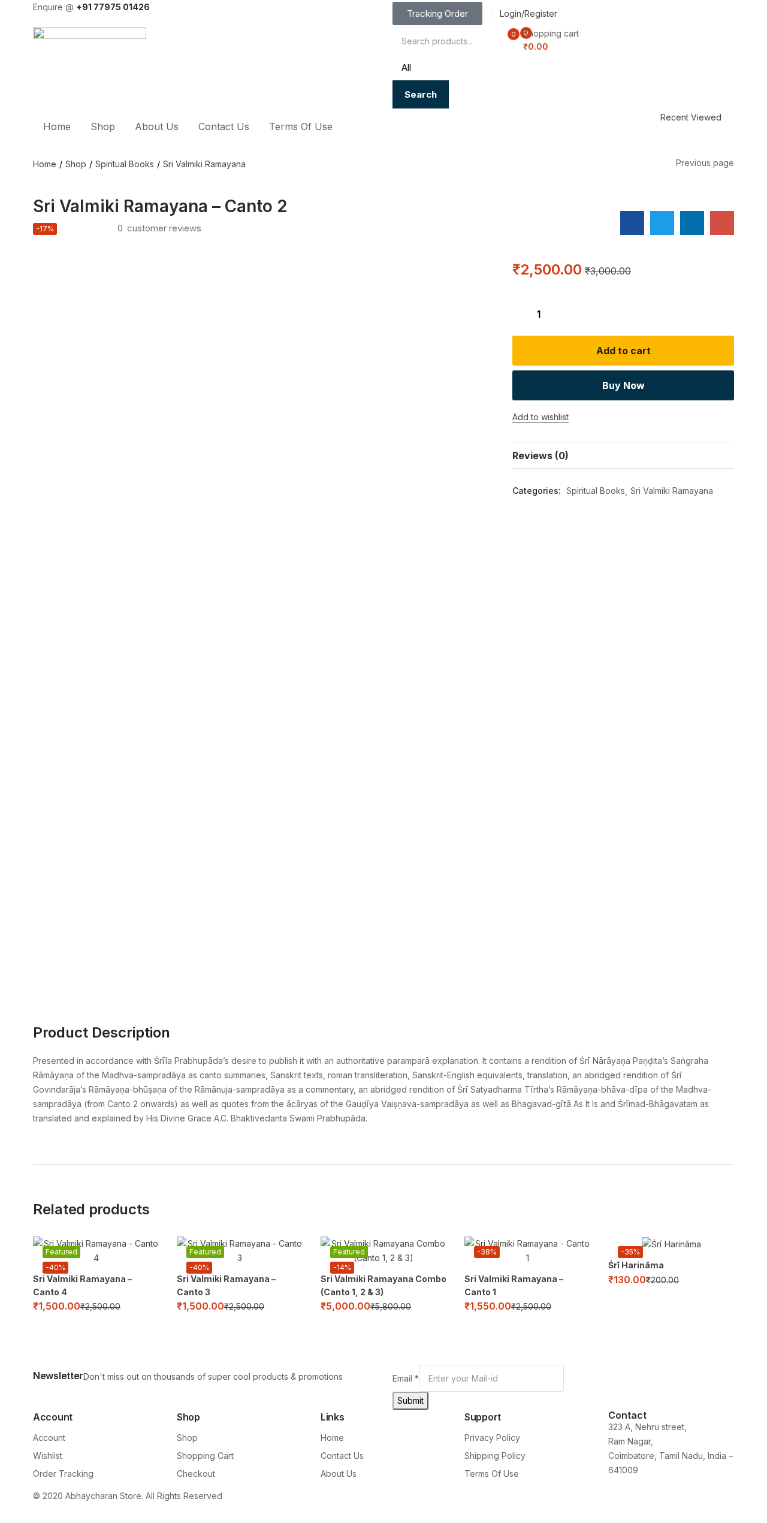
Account (49, 1437)
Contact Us (223, 126)
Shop (102, 126)
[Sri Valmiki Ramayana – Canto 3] (240, 1251)
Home (57, 126)
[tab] (623, 455)
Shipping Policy (495, 1455)
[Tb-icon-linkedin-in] (664, 1504)
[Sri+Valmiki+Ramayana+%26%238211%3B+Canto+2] (662, 223)
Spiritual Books (124, 164)
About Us (157, 126)
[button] (545, 40)
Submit (410, 1400)
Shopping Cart (205, 1455)
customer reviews (159, 228)
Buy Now (623, 385)
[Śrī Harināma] (671, 1244)
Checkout (196, 1473)
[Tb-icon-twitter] (578, 1504)
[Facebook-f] (407, 1504)
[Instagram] (493, 1504)
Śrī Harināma (636, 1265)
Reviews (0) (540, 456)
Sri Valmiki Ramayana (204, 164)
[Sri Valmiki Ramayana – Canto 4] (96, 1251)
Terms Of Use (301, 126)
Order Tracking (63, 1473)
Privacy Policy (492, 1437)
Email (405, 1378)
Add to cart (623, 351)
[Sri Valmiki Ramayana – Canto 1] (527, 1251)
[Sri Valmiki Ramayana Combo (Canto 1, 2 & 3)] (383, 1251)
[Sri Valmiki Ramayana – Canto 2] (632, 223)
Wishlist (47, 1455)
